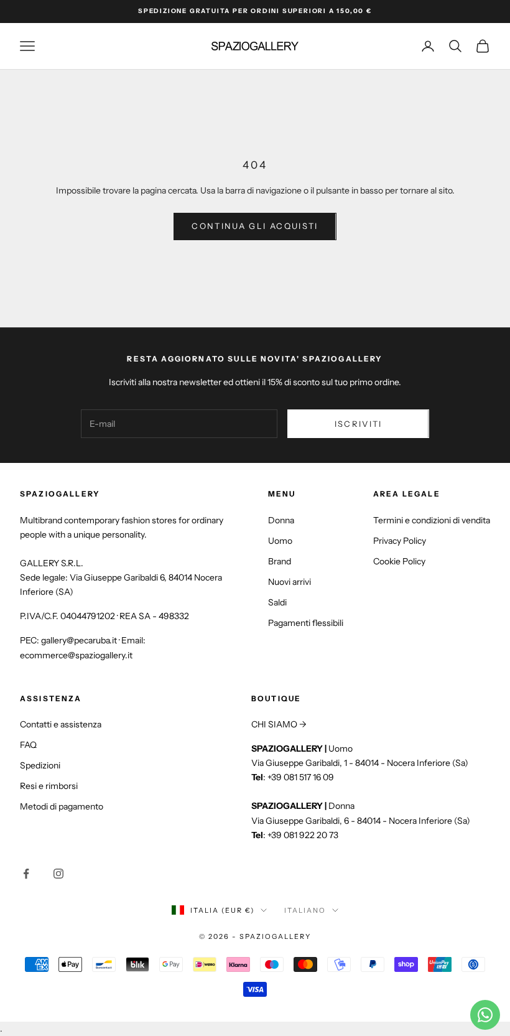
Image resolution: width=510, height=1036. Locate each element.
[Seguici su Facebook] (26, 873)
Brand (279, 561)
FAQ (28, 744)
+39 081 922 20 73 (302, 835)
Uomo (280, 540)
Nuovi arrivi (289, 581)
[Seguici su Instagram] (58, 873)
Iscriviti (358, 424)
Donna (281, 520)
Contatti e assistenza (60, 724)
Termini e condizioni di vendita (431, 520)
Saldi (277, 602)
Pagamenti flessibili (305, 622)
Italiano (305, 910)
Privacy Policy (399, 540)
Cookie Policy (399, 561)
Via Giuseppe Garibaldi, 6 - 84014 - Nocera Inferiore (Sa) (360, 820)
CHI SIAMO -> (279, 724)
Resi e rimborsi (49, 785)
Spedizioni (40, 765)
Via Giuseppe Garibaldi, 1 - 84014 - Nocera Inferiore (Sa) (359, 762)
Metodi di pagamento (61, 806)
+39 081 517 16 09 (300, 777)
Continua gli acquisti (255, 226)
